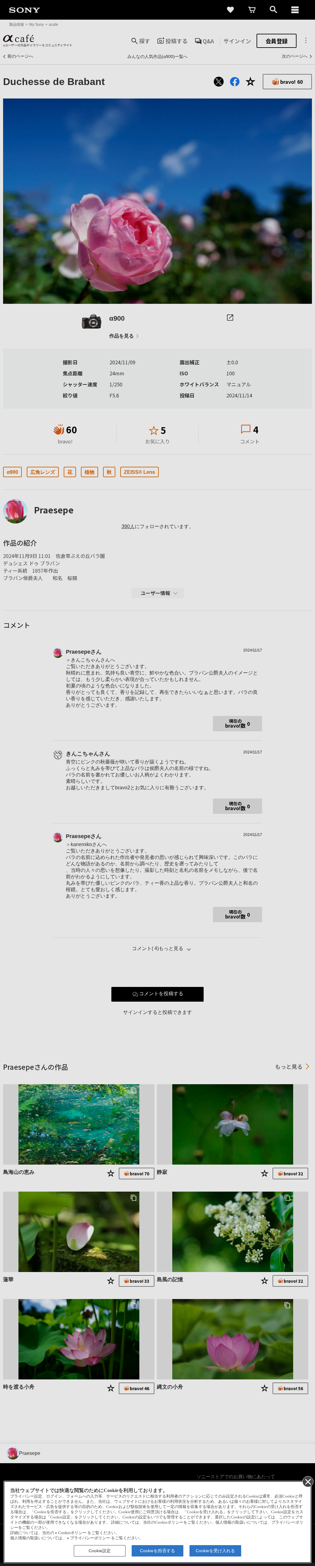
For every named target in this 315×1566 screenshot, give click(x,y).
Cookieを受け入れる (215, 1550)
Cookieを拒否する (157, 1550)
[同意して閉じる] (307, 1481)
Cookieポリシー (72, 1533)
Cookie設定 (100, 1550)
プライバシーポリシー (90, 1538)
